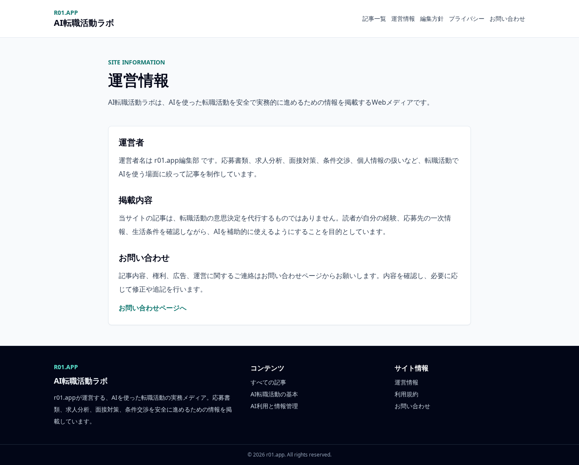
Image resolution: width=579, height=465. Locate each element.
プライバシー (466, 18)
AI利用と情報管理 (274, 406)
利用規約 (406, 394)
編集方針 (432, 18)
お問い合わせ (507, 18)
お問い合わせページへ (153, 307)
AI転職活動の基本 (274, 394)
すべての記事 (268, 382)
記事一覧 (374, 18)
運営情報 (403, 18)
